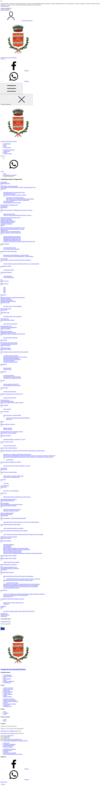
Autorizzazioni (6, 705)
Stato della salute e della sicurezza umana (12, 552)
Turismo (5, 695)
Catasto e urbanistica (7, 694)
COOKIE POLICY (5, 6)
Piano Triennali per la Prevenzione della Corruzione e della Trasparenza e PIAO (18, 187)
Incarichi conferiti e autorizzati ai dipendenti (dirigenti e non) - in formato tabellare (21, 263)
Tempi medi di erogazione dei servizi (9, 499)
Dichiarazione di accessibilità (9, 752)
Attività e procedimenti (6, 328)
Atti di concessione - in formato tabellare (12, 415)
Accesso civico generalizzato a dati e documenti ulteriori (15, 595)
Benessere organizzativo (6, 308)
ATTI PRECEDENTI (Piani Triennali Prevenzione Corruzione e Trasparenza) (23, 578)
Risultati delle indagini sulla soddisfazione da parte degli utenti (17, 496)
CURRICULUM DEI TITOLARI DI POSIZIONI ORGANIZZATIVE (19, 241)
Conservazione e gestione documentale (9, 186)
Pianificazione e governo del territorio (9, 536)
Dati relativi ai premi (5, 302)
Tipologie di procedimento (6, 331)
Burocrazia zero (4, 206)
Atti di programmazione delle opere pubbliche (11, 524)
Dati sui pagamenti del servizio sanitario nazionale (11, 504)
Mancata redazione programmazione (11, 358)
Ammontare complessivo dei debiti (11, 510)
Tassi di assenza (4, 258)
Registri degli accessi (7, 596)
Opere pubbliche (4, 515)
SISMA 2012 (9, 419)
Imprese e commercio (8, 691)
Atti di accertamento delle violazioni (11, 587)
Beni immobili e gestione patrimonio (8, 432)
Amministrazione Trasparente (10, 175)
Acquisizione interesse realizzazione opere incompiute (15, 357)
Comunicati (5, 713)
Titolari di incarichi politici (9, 214)
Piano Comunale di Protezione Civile (9, 567)
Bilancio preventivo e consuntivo (8, 424)
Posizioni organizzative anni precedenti (11, 236)
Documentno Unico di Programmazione (15, 197)
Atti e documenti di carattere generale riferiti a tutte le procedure (14, 351)
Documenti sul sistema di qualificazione (12, 359)
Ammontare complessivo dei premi (8, 301)
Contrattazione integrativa (6, 272)
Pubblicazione (4, 364)
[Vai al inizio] (1, 626)
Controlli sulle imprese (5, 345)
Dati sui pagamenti (5, 503)
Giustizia (5, 152)
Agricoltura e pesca (7, 706)
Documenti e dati (7, 682)
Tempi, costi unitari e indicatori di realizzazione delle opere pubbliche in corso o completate (23, 534)
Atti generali (3, 188)
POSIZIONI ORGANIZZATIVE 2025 (12, 239)
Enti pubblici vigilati (5, 312)
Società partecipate (5, 318)
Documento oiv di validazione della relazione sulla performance (17, 454)
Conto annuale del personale (9, 247)
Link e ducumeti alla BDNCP (7, 401)
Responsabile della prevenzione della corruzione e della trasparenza (18, 580)
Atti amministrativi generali (9, 193)
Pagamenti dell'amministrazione (7, 500)
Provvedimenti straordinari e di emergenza (10, 568)
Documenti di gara (7, 369)
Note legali (5, 751)
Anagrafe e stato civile (8, 687)
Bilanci (2, 421)
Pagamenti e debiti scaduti (6, 514)
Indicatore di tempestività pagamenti (8, 505)
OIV (2, 279)
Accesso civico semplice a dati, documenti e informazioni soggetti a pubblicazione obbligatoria (24, 594)
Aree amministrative (7, 676)
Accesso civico (4, 590)
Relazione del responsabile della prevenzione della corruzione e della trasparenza (21, 585)
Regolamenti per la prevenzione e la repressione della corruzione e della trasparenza (21, 584)
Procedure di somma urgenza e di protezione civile (12, 393)
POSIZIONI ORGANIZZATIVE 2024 (12, 237)
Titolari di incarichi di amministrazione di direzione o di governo (17, 215)
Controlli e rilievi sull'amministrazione (9, 448)
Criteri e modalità (4, 405)
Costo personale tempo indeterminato (11, 249)
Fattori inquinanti (7, 547)
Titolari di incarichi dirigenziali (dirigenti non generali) (12, 229)
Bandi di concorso (5, 281)
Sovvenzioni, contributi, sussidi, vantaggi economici (12, 402)
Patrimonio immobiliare (6, 435)
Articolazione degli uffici (6, 218)
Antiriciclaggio (4, 616)
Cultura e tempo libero (8, 689)
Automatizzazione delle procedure (10, 355)
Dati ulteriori (3, 606)
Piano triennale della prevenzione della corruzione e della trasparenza (18, 576)
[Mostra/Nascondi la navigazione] (11, 88)
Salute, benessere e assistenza (9, 703)
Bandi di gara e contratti (6, 349)
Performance (3, 294)
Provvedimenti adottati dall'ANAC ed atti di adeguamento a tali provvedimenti (20, 586)
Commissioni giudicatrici (8, 375)
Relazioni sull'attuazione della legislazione (12, 550)
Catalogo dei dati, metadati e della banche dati (13, 602)
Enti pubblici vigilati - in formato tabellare (12, 316)
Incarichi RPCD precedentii (12, 582)
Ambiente (5, 702)
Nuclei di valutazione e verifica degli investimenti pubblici (13, 518)
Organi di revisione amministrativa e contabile (11, 462)
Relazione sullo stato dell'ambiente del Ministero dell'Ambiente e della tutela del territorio (22, 553)
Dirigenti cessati (4, 230)
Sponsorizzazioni (4, 387)
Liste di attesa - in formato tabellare (11, 490)
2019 (4, 292)
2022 (4, 291)
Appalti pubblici (6, 692)
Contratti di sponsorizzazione (9, 391)
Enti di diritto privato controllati (7, 320)
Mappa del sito (4, 781)
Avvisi (4, 714)
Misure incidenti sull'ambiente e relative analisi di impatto (15, 548)
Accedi (2, 171)
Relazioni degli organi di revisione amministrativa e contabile (16, 465)
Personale (3, 225)
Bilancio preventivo (7, 428)
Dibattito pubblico (7, 368)
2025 (4, 288)
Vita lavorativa (6, 690)
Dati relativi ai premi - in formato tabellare (12, 306)
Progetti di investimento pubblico (10, 361)
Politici (4, 680)
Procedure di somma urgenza (9, 397)
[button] (7, 143)
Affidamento (3, 371)
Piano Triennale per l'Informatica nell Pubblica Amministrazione (20, 198)
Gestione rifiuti (6, 151)
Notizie (5, 711)
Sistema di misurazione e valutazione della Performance (13, 297)
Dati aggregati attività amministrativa (9, 327)
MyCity (3, 784)
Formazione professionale (9, 149)
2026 (4, 287)
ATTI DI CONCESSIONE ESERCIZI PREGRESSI (18, 418)
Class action (3, 479)
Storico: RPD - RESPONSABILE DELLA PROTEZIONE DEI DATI (19, 611)
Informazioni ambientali (6, 538)
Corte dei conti (4, 468)
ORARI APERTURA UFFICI (7, 222)
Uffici (4, 677)
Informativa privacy (7, 750)
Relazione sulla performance (7, 300)
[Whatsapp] (13, 169)
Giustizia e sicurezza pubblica (9, 700)
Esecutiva (3, 380)
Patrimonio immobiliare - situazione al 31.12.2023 (14, 439)
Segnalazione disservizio (8, 745)
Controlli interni (9, 459)
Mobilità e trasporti (7, 696)
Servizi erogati (4, 469)
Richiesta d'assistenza (8, 746)
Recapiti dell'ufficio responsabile (10, 337)
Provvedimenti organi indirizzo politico (9, 342)
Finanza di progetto (5, 400)
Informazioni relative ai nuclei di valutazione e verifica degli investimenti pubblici (21, 522)
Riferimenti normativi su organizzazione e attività (14, 192)
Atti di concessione (5, 411)
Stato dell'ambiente (7, 545)
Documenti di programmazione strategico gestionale (14, 195)
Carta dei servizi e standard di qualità (9, 472)
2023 (4, 290)
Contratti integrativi (7, 276)
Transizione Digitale (5, 614)
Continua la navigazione (6, 8)
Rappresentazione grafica (6, 326)
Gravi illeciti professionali (9, 360)
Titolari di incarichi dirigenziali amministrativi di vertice (13, 227)
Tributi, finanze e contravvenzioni (10, 701)
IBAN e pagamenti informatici (7, 513)
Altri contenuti (4, 569)
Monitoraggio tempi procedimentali (8, 332)
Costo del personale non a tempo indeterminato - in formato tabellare (18, 256)
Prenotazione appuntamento (9, 744)
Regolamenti (6, 603)
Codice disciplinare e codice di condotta (12, 202)
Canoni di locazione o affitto (7, 441)
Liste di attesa (4, 487)
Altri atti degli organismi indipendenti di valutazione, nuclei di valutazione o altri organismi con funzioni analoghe (28, 457)
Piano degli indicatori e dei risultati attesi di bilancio (12, 431)
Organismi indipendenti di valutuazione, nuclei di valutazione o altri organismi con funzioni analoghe (23, 450)
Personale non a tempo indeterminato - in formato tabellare (16, 255)
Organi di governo (7, 675)
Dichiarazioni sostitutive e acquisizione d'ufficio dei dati (13, 333)
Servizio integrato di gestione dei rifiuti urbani (13, 475)
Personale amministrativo (8, 681)
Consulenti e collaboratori (6, 223)
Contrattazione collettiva (6, 266)
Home (4, 173)
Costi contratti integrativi (8, 277)
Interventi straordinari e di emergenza (9, 564)
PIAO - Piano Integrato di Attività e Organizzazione (17, 200)
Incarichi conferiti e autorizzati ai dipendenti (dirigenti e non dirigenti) (16, 260)
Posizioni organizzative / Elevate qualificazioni (11, 232)
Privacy (2, 607)
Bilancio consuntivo (7, 429)
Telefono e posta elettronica (7, 220)
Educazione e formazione (8, 698)
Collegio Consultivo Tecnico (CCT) (11, 384)
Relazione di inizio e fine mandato (8, 221)
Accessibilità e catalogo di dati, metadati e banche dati (12, 598)
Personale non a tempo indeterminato (9, 251)
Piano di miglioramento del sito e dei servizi (12, 754)
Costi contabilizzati (5, 485)
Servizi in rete (4, 493)
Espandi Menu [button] (4, 182)
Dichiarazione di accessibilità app (8, 731)
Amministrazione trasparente (9, 749)
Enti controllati (4, 309)
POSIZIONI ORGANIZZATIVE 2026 (12, 240)
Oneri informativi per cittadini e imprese (9, 205)
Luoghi (5, 719)
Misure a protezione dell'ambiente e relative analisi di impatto (16, 549)
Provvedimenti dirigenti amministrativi (9, 344)
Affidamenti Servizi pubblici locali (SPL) (12, 378)
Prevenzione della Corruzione (7, 572)
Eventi (4, 720)
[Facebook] (3, 158)
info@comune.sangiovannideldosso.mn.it (13, 739)
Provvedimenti (4, 340)
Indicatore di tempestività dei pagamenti (12, 509)
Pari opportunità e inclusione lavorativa (11, 376)
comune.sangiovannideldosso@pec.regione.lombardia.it (15, 740)
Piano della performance (6, 298)
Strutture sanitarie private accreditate (8, 555)
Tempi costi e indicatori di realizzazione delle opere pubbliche (14, 530)
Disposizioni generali (5, 183)
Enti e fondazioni (7, 678)
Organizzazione (4, 207)
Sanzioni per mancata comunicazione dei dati (10, 217)
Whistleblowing (4, 613)
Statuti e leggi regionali (8, 201)
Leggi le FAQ (6, 743)
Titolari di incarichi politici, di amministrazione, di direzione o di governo (16, 210)
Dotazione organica (5, 243)
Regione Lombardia (5, 10)
